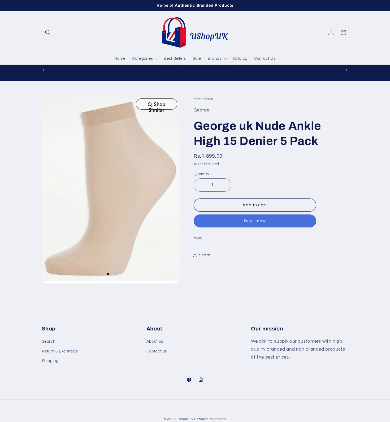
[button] (48, 32)
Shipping (50, 361)
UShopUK (185, 418)
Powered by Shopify (210, 418)
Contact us (156, 351)
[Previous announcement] (43, 70)
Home (197, 99)
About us (154, 341)
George (208, 99)
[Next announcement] (346, 70)
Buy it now (255, 221)
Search (48, 341)
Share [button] (204, 255)
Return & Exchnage (60, 351)
